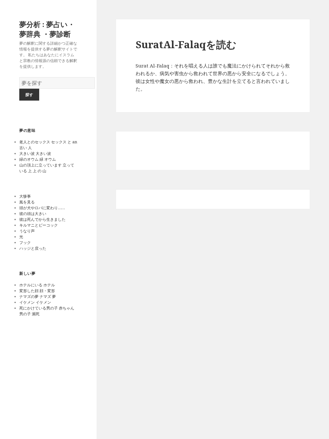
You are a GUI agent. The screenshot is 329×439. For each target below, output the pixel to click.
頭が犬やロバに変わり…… (43, 208)
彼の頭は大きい (32, 213)
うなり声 (27, 231)
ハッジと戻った (32, 248)
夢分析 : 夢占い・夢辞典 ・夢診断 (47, 29)
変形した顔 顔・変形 (37, 290)
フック (25, 242)
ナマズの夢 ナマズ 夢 (37, 296)
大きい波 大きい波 (35, 153)
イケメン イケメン (35, 302)
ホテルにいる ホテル (37, 285)
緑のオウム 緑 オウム (37, 159)
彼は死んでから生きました (42, 219)
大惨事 (25, 196)
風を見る (27, 202)
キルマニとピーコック (38, 225)
